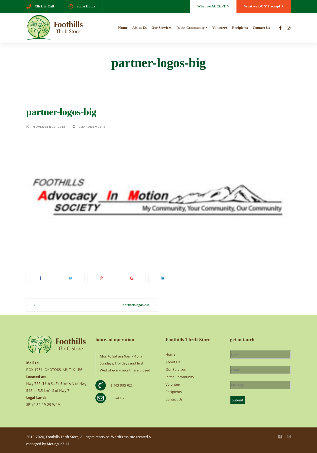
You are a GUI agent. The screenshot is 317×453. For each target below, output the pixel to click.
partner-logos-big (136, 305)
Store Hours (86, 6)
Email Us (117, 398)
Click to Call (44, 6)
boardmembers (92, 126)
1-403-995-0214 (122, 385)
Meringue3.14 (58, 443)
